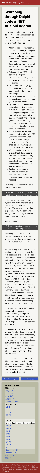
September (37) (12, 401)
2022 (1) (8, 458)
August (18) (10, 399)
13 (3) (8, 426)
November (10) (11, 450)
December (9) (11, 453)
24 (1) (8, 442)
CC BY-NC (29, 467)
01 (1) (8, 407)
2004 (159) (9, 388)
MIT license (5, 471)
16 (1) (8, 431)
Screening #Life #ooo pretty (11, 379)
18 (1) (8, 436)
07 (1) (8, 418)
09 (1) (8, 420)
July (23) (9, 396)
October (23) (10, 404)
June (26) (9, 393)
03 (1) (8, 412)
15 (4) (8, 428)
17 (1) (8, 434)
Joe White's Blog (9, 3)
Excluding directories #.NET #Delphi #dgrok (30, 379)
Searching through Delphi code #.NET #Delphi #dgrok (20, 423)
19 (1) (8, 439)
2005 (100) (9, 455)
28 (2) (8, 447)
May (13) (9, 391)
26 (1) (8, 444)
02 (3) (8, 409)
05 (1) (8, 415)
